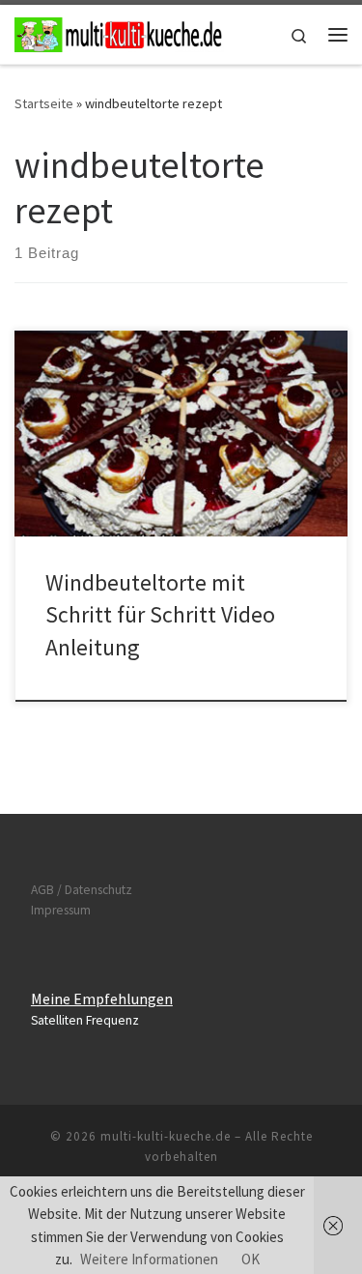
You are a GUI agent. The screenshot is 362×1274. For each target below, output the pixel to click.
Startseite (43, 103)
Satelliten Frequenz (85, 1020)
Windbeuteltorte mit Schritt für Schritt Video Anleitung (160, 614)
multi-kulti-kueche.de (165, 1136)
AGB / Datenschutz (81, 890)
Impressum (61, 910)
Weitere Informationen (149, 1259)
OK (250, 1259)
